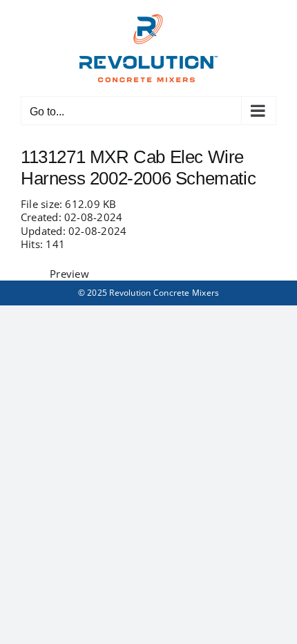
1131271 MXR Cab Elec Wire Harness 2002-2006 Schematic (138, 167)
